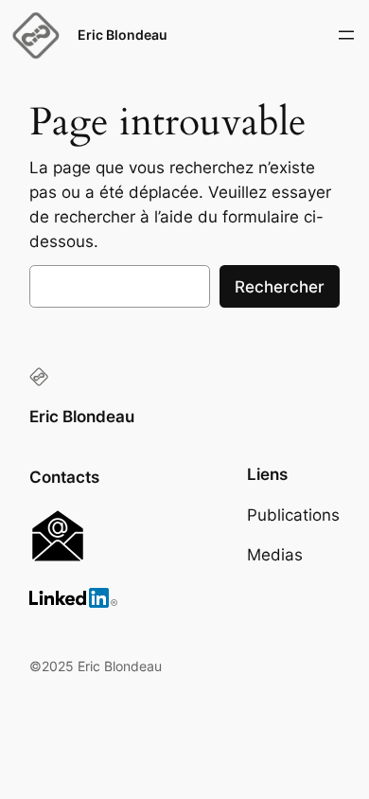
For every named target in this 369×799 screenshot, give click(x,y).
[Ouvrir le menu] (346, 35)
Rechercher (280, 286)
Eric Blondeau (122, 35)
